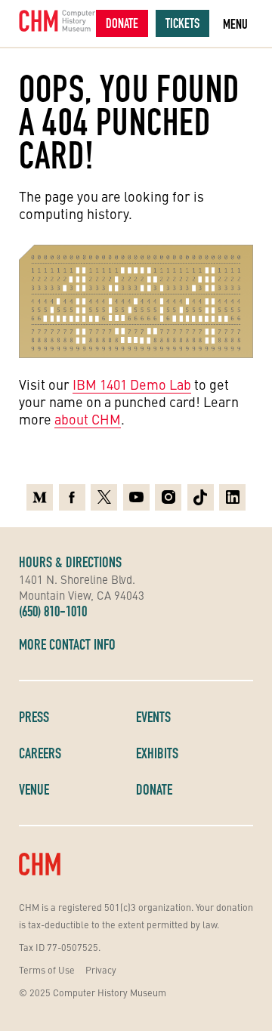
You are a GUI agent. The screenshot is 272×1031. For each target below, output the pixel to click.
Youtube (136, 493)
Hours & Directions (70, 562)
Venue (34, 789)
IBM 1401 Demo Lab (132, 384)
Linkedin (232, 493)
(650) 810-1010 (53, 611)
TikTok (200, 493)
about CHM (87, 418)
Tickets (182, 23)
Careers (40, 753)
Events (153, 717)
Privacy (100, 969)
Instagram (168, 493)
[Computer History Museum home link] (57, 21)
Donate (122, 23)
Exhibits (157, 753)
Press (34, 717)
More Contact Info (67, 644)
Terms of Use (47, 969)
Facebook (72, 493)
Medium (39, 493)
